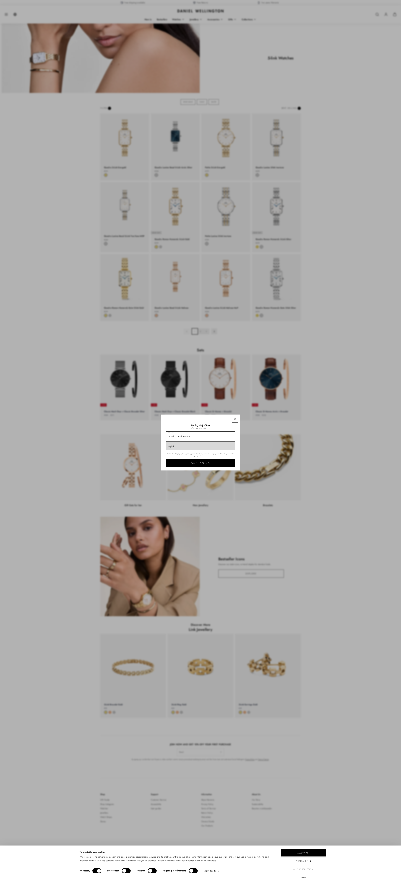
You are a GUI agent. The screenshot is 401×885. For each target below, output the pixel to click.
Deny (303, 877)
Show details (214, 871)
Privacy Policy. (231, 492)
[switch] (128, 870)
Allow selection (303, 869)
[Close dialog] (255, 408)
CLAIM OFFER (222, 469)
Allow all (303, 852)
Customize (301, 861)
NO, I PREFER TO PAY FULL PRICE (223, 479)
